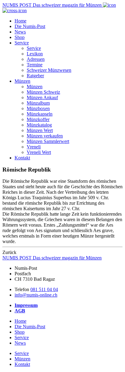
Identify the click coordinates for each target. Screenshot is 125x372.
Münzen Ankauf (42, 97)
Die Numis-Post (30, 26)
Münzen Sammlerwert (48, 141)
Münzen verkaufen (45, 135)
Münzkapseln (39, 113)
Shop (20, 37)
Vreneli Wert (39, 152)
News (20, 31)
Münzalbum (38, 103)
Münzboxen (38, 108)
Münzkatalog (39, 124)
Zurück (9, 252)
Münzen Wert (40, 130)
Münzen (22, 81)
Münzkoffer (38, 119)
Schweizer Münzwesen (49, 70)
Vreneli (34, 146)
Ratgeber (35, 75)
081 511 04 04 (44, 289)
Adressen (36, 59)
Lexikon (35, 53)
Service (22, 42)
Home (20, 20)
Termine (34, 64)
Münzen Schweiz (43, 92)
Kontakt (22, 157)
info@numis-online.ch (36, 294)
